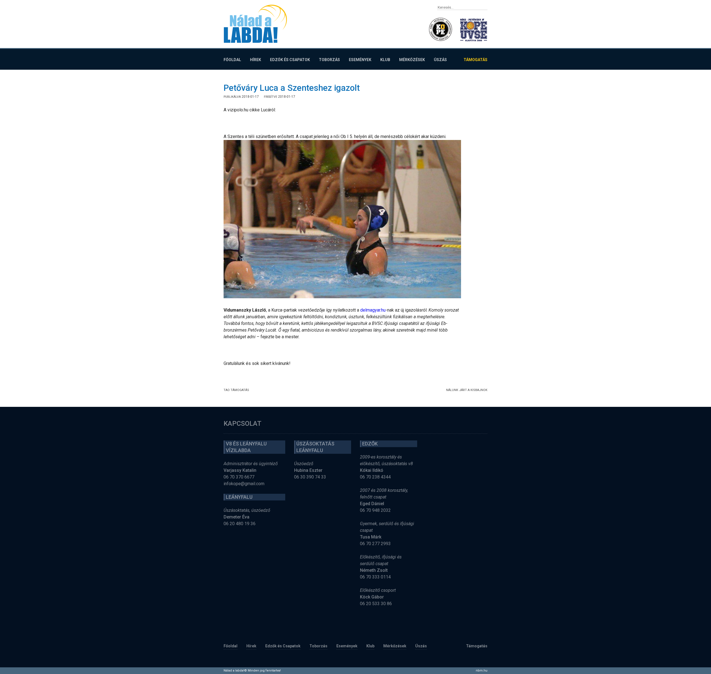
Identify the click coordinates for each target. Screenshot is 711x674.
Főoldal (232, 59)
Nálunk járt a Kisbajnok (466, 390)
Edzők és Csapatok (290, 59)
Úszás (440, 59)
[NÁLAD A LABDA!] (255, 23)
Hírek (255, 59)
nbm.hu (481, 670)
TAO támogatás (236, 390)
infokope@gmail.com (244, 483)
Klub (385, 59)
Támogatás (475, 59)
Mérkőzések (412, 59)
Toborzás (329, 59)
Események (360, 59)
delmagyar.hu (372, 310)
